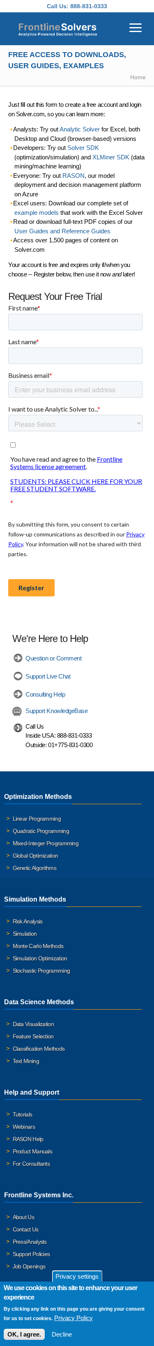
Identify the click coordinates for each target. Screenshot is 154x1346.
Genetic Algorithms (34, 868)
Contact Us (26, 1229)
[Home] (57, 29)
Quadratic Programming (41, 831)
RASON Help (28, 1139)
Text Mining (26, 1061)
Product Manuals (33, 1151)
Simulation (25, 933)
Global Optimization (35, 855)
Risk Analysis (28, 921)
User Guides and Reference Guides (62, 231)
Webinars (24, 1126)
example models (36, 212)
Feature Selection (33, 1036)
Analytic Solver (80, 129)
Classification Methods (39, 1048)
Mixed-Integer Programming (46, 843)
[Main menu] (135, 27)
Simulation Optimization (40, 958)
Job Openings (29, 1266)
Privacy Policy (73, 1317)
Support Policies (31, 1254)
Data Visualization (33, 1024)
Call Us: (58, 6)
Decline (62, 1334)
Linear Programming (37, 818)
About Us (23, 1217)
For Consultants (31, 1163)
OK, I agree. (24, 1334)
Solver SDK (83, 147)
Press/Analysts (30, 1241)
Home (138, 77)
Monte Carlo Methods (38, 946)
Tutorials (22, 1114)
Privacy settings (77, 1276)
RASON (73, 175)
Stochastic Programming (41, 970)
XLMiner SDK (110, 157)
